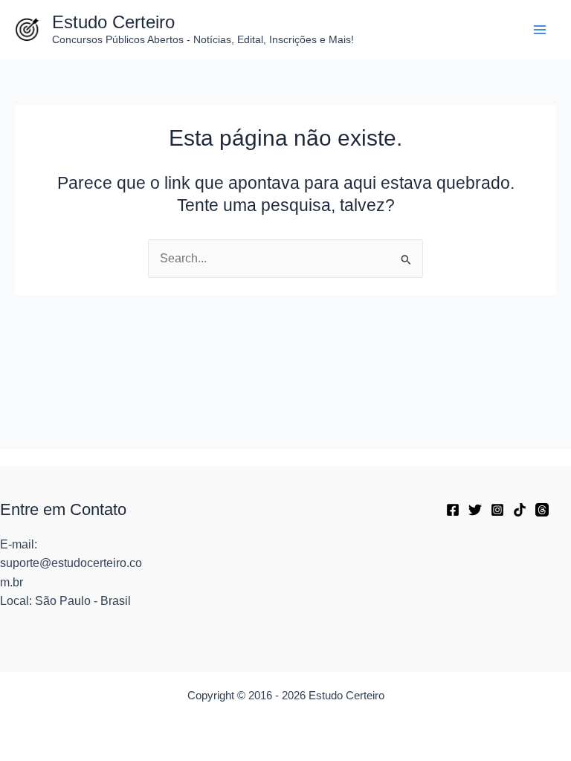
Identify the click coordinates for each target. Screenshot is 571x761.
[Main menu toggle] (540, 29)
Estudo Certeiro (113, 22)
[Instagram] (497, 509)
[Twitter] (475, 509)
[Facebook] (452, 509)
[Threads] (542, 509)
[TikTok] (519, 509)
